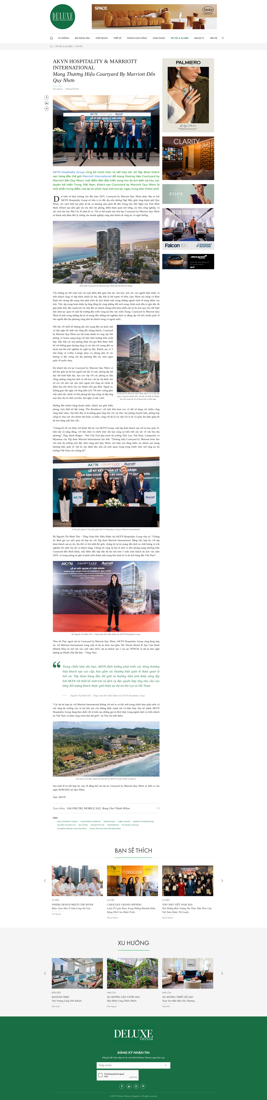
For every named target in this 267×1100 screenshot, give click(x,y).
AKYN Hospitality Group (68, 172)
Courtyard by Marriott (90, 822)
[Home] (51, 47)
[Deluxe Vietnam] (62, 16)
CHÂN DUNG (159, 38)
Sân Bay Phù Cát (97, 825)
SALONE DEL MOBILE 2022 (98, 808)
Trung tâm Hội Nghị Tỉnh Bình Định (105, 829)
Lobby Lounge (124, 822)
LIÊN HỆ (213, 38)
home (52, 38)
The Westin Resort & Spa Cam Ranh (72, 829)
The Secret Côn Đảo (130, 825)
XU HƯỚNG (63, 38)
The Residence (113, 825)
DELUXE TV (199, 38)
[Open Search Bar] (223, 38)
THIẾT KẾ (117, 38)
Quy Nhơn (83, 825)
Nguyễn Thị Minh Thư (66, 825)
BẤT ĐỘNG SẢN (82, 38)
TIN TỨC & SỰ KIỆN (179, 38)
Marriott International (97, 176)
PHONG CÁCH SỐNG (137, 38)
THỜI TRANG (102, 38)
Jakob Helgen (109, 822)
